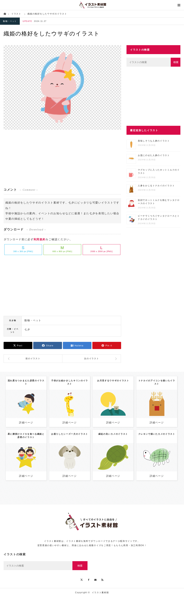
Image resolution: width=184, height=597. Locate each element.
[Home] (5, 13)
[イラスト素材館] (92, 5)
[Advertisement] (62, 158)
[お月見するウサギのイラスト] (113, 410)
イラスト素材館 (100, 592)
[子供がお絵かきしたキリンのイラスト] (70, 409)
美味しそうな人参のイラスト (154, 141)
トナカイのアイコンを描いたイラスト (156, 382)
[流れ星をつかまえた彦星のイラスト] (26, 409)
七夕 (27, 329)
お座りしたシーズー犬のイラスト (69, 434)
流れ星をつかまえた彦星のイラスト (26, 382)
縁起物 (116, 456)
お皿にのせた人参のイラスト (154, 155)
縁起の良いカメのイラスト (113, 434)
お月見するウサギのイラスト (113, 380)
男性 (29, 401)
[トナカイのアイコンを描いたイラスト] (157, 410)
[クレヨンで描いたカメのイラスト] (157, 462)
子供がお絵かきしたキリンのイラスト (69, 382)
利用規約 (40, 239)
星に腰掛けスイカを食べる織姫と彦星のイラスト (26, 435)
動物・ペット (10, 21)
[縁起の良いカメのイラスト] (113, 464)
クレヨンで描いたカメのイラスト (156, 434)
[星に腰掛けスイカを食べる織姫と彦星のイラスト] (26, 462)
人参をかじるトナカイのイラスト (156, 185)
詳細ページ (26, 422)
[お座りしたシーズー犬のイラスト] (70, 462)
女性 (32, 454)
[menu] (179, 5)
